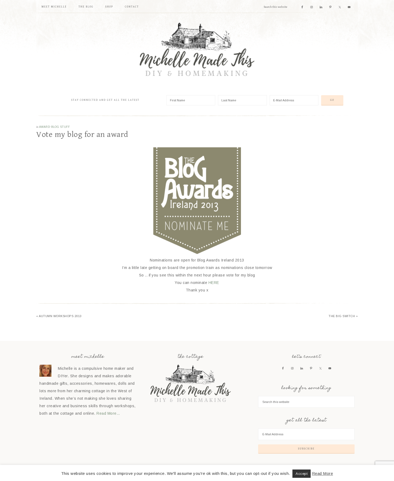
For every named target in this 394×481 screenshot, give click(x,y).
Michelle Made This (197, 49)
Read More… (108, 413)
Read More (322, 473)
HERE (214, 282)
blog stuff (60, 126)
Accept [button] (301, 474)
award (44, 126)
